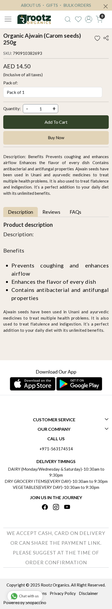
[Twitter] (56, 507)
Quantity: (12, 108)
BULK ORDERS (77, 5)
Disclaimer (88, 593)
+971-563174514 (56, 448)
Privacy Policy (63, 593)
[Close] (105, 6)
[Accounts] (88, 19)
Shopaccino (36, 602)
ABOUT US (31, 5)
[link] (67, 19)
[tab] (20, 212)
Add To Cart (56, 122)
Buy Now (56, 137)
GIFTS (51, 5)
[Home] (34, 19)
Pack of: (10, 82)
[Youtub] (67, 507)
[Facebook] (45, 507)
